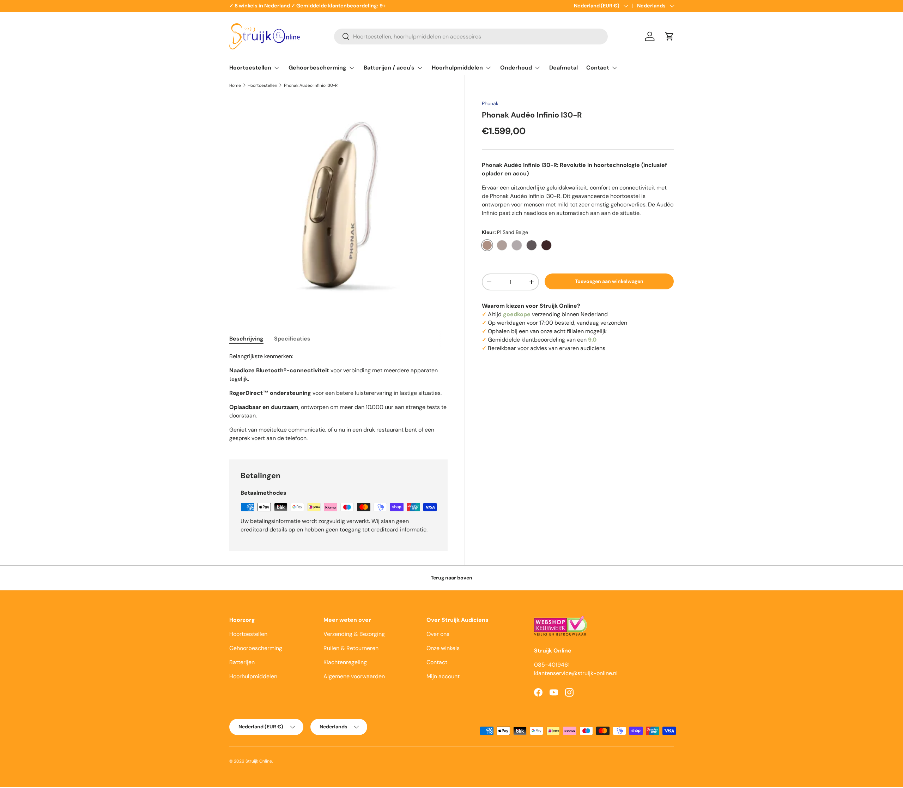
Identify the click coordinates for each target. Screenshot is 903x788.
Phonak (490, 103)
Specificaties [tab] (292, 338)
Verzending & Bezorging (354, 634)
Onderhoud (516, 67)
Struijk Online (259, 761)
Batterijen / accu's (389, 67)
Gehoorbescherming (317, 67)
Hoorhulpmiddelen (457, 67)
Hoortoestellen (250, 67)
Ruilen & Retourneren (350, 648)
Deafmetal (563, 67)
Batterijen (242, 662)
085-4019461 (552, 664)
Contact (597, 67)
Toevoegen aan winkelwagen (609, 281)
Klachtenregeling (345, 662)
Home (235, 85)
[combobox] (471, 36)
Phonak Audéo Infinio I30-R (311, 85)
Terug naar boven (451, 578)
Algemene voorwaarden (354, 676)
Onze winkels (443, 648)
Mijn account (443, 676)
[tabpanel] (338, 397)
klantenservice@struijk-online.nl (576, 673)
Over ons (437, 634)
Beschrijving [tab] (246, 338)
